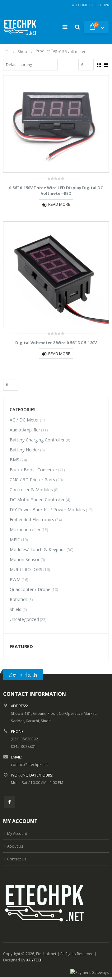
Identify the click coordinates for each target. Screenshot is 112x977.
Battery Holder (24, 450)
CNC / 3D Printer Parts (32, 480)
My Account (17, 833)
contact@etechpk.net (29, 764)
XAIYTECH (34, 959)
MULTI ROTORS (26, 569)
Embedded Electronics (32, 519)
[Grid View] (99, 64)
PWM (15, 579)
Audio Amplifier (25, 430)
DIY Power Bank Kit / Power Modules (47, 510)
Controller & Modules (31, 490)
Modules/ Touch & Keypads (38, 549)
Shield (15, 609)
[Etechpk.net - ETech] (20, 27)
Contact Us (16, 858)
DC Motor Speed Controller (37, 500)
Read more (59, 204)
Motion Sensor (25, 559)
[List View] (106, 64)
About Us (15, 846)
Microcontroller (25, 529)
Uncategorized (24, 619)
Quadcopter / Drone (30, 589)
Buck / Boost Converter (33, 470)
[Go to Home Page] (7, 51)
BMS (14, 460)
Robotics (18, 599)
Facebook (9, 802)
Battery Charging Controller (37, 440)
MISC (15, 539)
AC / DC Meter (24, 420)
